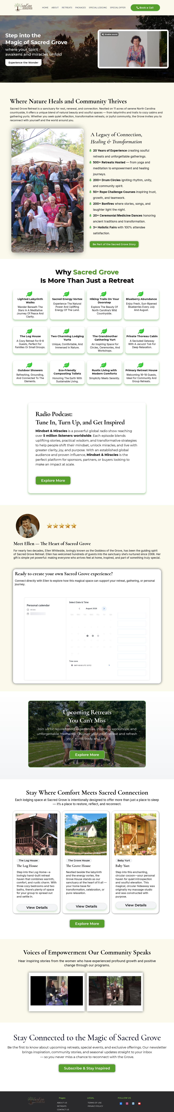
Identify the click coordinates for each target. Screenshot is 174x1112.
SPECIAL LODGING (98, 7)
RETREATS (67, 7)
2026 (95, 608)
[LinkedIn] (133, 1103)
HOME (45, 7)
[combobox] (90, 665)
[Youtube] (139, 1103)
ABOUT (55, 7)
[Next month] (104, 608)
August (89, 608)
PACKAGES (80, 7)
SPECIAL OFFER (117, 7)
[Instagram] (127, 1103)
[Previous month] (79, 608)
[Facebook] (121, 1103)
